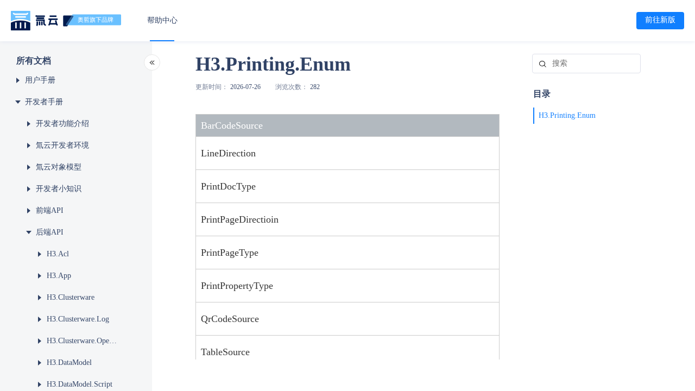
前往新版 (660, 20)
